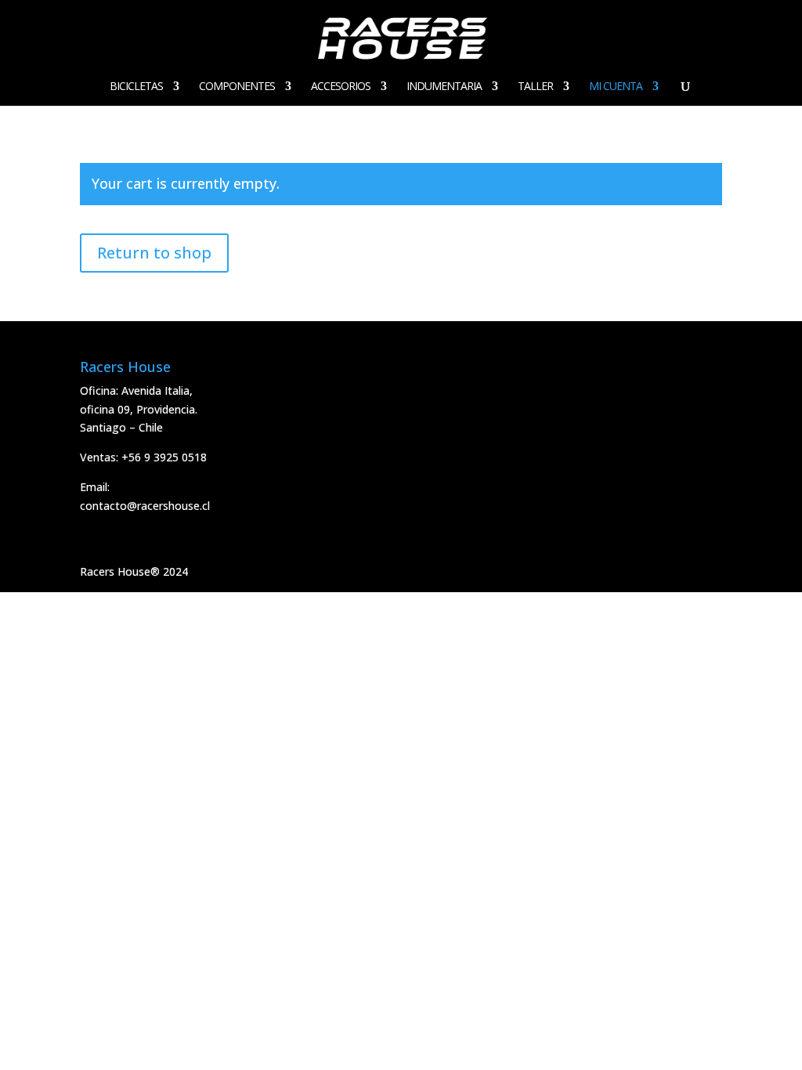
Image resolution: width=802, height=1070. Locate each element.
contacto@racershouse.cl (145, 505)
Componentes (237, 87)
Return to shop (154, 252)
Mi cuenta (615, 87)
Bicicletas (136, 87)
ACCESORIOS (340, 87)
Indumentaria (444, 87)
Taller (535, 87)
